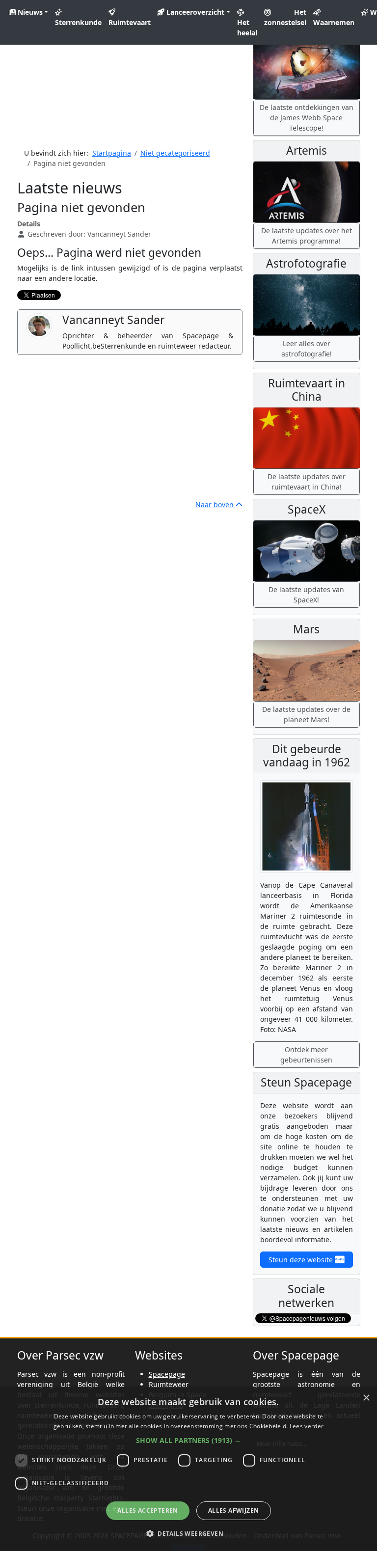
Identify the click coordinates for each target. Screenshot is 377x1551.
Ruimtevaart (129, 22)
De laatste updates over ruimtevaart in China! (307, 481)
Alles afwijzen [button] (233, 1510)
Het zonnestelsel (285, 17)
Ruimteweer (168, 1384)
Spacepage (167, 1374)
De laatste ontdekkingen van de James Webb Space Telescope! (306, 118)
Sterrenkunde (78, 22)
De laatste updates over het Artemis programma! (306, 235)
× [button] (366, 1398)
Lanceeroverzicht (194, 12)
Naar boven (215, 504)
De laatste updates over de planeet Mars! (306, 714)
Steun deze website (302, 1259)
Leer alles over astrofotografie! (306, 348)
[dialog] (188, 1469)
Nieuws (29, 12)
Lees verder (306, 1426)
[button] (188, 1440)
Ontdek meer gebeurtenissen (306, 1054)
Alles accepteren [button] (147, 1510)
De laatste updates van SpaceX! (306, 594)
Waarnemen (333, 22)
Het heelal (247, 27)
